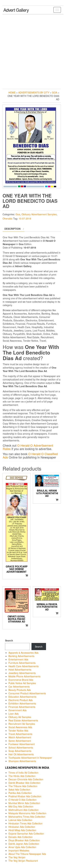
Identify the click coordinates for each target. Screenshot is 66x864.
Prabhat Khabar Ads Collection (24, 796)
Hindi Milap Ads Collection (22, 830)
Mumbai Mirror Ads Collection (24, 803)
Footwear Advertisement (21, 744)
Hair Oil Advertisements (21, 754)
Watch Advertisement (19, 737)
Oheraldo (8, 218)
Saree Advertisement (19, 740)
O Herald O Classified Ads (30, 455)
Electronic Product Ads (20, 700)
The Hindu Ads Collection (22, 776)
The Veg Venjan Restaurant (23, 860)
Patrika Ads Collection (20, 793)
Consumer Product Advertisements (27, 693)
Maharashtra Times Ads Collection (26, 816)
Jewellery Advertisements (22, 673)
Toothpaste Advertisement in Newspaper (30, 757)
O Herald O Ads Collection (22, 799)
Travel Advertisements (20, 734)
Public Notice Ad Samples (22, 683)
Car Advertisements (19, 686)
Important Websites (18, 850)
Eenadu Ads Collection (20, 837)
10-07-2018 (25, 218)
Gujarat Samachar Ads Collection (26, 833)
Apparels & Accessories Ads (23, 652)
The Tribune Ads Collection (22, 786)
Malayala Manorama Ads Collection (27, 813)
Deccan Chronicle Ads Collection (25, 779)
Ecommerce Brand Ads (20, 679)
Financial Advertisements (21, 707)
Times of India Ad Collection (23, 772)
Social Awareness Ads (20, 727)
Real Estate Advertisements (23, 720)
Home (12, 92)
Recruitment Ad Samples (21, 723)
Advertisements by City (33, 92)
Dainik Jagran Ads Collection (23, 843)
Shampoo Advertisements (22, 761)
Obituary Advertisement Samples (39, 214)
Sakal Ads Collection (19, 789)
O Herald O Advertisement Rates (28, 447)
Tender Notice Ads (18, 730)
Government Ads (17, 710)
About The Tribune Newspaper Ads (27, 854)
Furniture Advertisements (22, 662)
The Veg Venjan (16, 857)
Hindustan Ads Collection (21, 826)
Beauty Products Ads (19, 690)
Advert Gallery (16, 10)
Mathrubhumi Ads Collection (23, 809)
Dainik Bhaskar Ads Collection (24, 782)
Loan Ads (13, 713)
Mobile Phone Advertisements (24, 676)
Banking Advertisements (21, 656)
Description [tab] (12, 228)
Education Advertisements (22, 696)
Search (9, 640)
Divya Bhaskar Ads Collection (24, 840)
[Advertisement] (33, 51)
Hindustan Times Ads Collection (25, 823)
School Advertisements (20, 747)
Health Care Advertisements (23, 666)
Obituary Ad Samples (19, 717)
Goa (54, 92)
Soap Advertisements (19, 751)
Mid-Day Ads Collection (20, 806)
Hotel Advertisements (19, 669)
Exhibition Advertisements (22, 703)
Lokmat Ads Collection (20, 820)
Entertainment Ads (18, 659)
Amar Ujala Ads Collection (22, 847)
